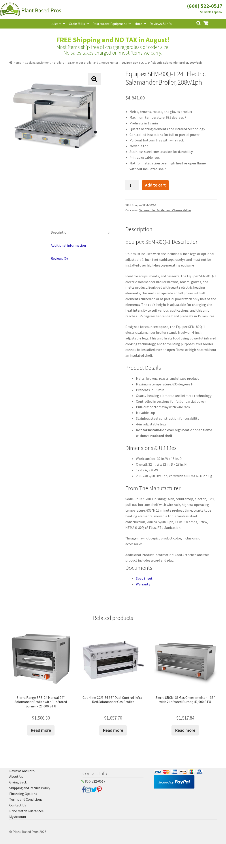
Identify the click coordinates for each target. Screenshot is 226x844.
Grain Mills (77, 23)
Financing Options (23, 793)
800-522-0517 (94, 781)
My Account (17, 816)
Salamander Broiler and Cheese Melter (93, 63)
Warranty (143, 584)
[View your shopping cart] (209, 23)
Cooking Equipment (38, 63)
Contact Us (17, 805)
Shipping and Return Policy (29, 788)
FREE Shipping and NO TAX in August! (113, 39)
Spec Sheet (144, 578)
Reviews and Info (22, 771)
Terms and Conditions (25, 799)
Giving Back (18, 782)
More (138, 23)
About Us (16, 776)
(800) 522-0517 (204, 5)
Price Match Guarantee (26, 811)
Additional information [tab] (68, 245)
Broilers (59, 63)
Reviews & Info (161, 23)
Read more (41, 730)
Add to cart (155, 185)
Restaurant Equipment (109, 23)
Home (17, 63)
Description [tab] (59, 232)
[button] (94, 79)
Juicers (56, 23)
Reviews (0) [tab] (59, 258)
